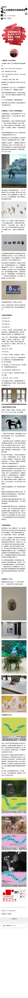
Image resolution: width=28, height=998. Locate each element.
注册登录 (8, 925)
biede (13, 15)
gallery (4, 18)
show (9, 18)
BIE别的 (4, 6)
